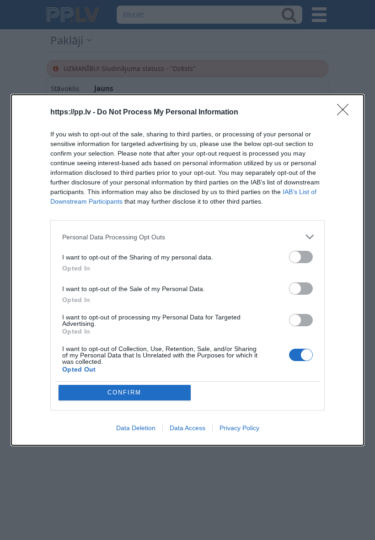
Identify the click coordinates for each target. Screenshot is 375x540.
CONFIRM (124, 392)
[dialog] (187, 270)
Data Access (187, 428)
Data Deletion (135, 428)
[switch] (301, 257)
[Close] (345, 112)
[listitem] (187, 237)
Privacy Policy (239, 428)
